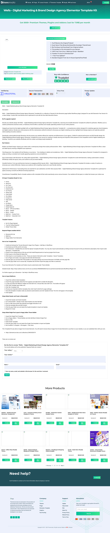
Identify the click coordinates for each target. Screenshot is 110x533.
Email (58, 365)
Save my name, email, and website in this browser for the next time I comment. (27, 371)
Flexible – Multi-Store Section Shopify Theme (54, 413)
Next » (62, 466)
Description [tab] (5, 102)
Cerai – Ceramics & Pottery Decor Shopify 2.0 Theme (33, 413)
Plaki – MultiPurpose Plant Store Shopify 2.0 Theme (77, 413)
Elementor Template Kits (15, 72)
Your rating (8, 350)
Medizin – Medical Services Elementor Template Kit (8, 413)
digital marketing (26, 73)
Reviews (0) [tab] (16, 102)
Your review (8, 355)
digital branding (17, 73)
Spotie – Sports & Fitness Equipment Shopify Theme (31, 450)
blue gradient (10, 73)
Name (6, 365)
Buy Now (51, 69)
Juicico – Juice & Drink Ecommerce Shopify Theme (97, 450)
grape (32, 73)
